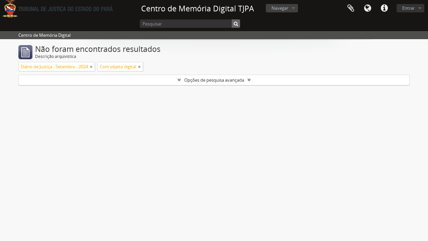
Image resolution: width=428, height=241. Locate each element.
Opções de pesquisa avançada (214, 80)
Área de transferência (350, 8)
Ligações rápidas (384, 8)
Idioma (367, 8)
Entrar (408, 8)
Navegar (280, 8)
